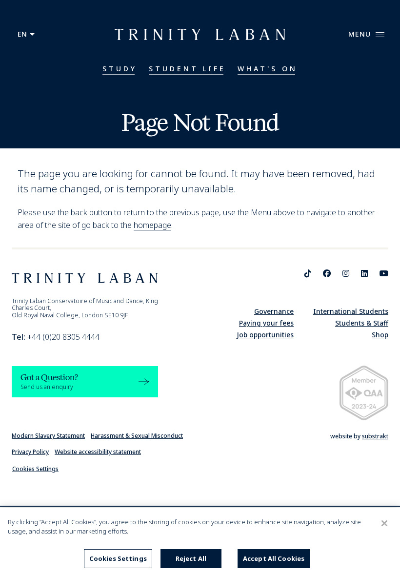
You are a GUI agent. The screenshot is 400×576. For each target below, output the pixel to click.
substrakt (375, 436)
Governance (274, 311)
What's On (268, 68)
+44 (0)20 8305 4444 (56, 336)
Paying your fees (266, 323)
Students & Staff (361, 323)
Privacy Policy (30, 452)
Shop (380, 334)
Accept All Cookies (273, 558)
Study (119, 68)
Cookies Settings (35, 469)
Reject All (191, 558)
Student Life (187, 68)
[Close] (384, 523)
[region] (200, 542)
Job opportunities (265, 334)
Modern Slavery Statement (48, 436)
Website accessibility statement (98, 452)
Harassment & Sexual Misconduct (137, 436)
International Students (350, 311)
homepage (152, 225)
